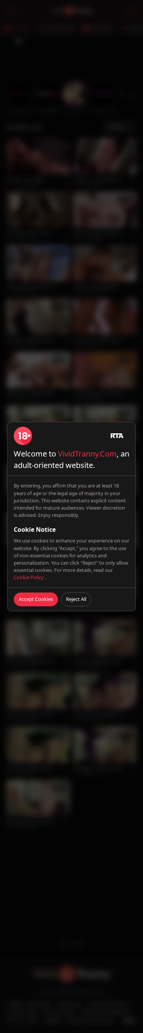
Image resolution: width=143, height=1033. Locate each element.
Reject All (76, 599)
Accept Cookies (36, 599)
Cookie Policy (29, 577)
